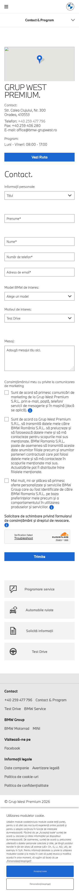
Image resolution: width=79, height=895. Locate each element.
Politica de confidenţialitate (26, 785)
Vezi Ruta (40, 157)
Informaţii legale (18, 759)
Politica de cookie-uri (21, 776)
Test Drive (39, 651)
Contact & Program (51, 700)
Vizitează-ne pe (17, 739)
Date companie (16, 767)
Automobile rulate (40, 610)
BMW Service (35, 708)
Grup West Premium (70, 7)
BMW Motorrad (16, 728)
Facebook (12, 748)
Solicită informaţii (39, 631)
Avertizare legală (45, 767)
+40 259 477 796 (31, 121)
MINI (36, 728)
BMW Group (14, 719)
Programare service (40, 589)
